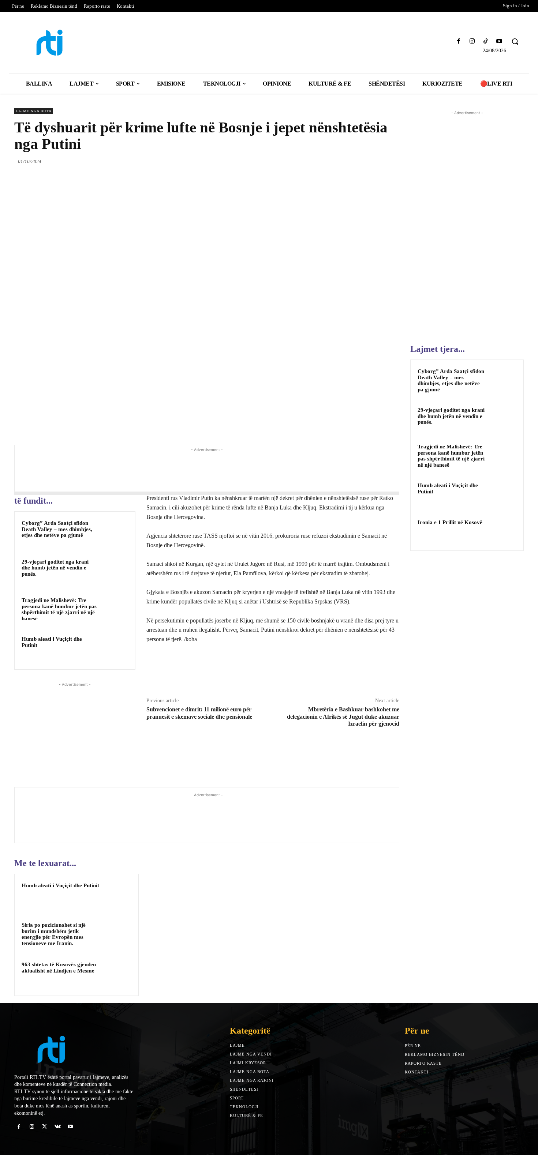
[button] (515, 41)
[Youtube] (499, 41)
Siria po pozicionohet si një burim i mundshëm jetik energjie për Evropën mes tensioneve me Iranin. (54, 934)
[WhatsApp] (374, 161)
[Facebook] (458, 41)
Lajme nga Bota (34, 111)
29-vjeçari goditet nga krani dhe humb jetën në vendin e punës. (55, 568)
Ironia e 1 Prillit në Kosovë (450, 522)
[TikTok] (486, 41)
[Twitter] (340, 161)
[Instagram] (472, 41)
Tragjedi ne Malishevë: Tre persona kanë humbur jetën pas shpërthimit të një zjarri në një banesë (59, 609)
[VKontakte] (57, 1126)
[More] (391, 161)
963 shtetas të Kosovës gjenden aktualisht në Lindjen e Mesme (59, 968)
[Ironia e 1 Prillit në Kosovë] (503, 530)
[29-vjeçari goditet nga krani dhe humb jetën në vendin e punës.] (114, 571)
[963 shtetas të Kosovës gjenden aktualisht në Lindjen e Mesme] (117, 974)
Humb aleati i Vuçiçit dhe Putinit (60, 885)
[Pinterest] (357, 161)
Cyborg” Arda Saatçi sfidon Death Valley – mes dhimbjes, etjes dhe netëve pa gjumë (57, 529)
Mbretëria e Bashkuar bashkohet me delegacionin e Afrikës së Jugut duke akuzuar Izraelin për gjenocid (343, 716)
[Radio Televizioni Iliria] (76, 42)
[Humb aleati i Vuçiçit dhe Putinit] (114, 648)
